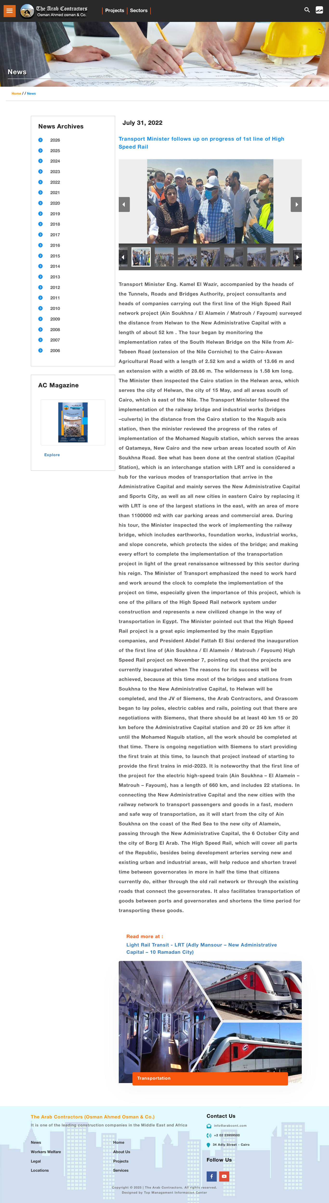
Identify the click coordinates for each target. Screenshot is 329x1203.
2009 (55, 319)
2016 (55, 246)
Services (121, 1171)
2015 (55, 256)
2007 (55, 340)
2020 (55, 203)
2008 (55, 330)
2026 (55, 140)
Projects (114, 11)
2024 (55, 161)
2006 (55, 351)
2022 (55, 182)
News (31, 94)
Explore (52, 455)
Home (16, 94)
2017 (55, 235)
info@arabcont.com (230, 1126)
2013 (55, 277)
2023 (55, 172)
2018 (55, 224)
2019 (55, 214)
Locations (40, 1171)
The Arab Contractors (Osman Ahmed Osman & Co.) (93, 1117)
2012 (55, 288)
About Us (121, 1152)
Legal (36, 1161)
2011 (55, 298)
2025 (55, 151)
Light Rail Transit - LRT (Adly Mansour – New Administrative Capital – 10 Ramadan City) (201, 948)
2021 (55, 193)
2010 (55, 309)
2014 (55, 267)
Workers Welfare (46, 1152)
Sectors (139, 11)
